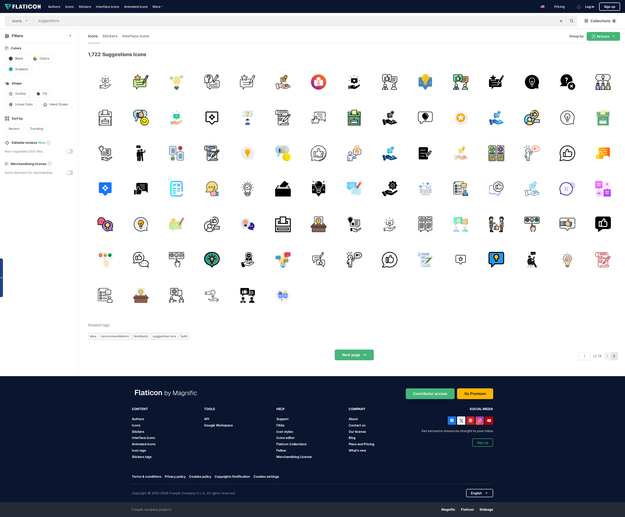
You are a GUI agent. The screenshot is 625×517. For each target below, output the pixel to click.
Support (282, 419)
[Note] (425, 153)
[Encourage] (141, 153)
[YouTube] (489, 420)
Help (280, 409)
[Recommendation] (461, 118)
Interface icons (107, 7)
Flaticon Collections (291, 444)
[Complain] (532, 153)
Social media (481, 409)
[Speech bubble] (567, 189)
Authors (54, 7)
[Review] (567, 224)
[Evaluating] (283, 118)
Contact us (357, 425)
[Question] (567, 82)
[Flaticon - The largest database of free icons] (23, 6)
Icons (69, 7)
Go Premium (475, 393)
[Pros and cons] (496, 153)
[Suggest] (496, 224)
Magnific (448, 509)
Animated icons (136, 7)
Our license (357, 432)
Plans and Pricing (361, 444)
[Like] (319, 153)
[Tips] (319, 82)
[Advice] (105, 82)
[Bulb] (496, 260)
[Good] (141, 118)
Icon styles (284, 432)
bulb (184, 336)
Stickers (85, 7)
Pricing (559, 7)
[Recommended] (496, 189)
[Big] (247, 189)
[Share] (567, 260)
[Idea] (603, 82)
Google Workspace (218, 425)
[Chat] (425, 82)
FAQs (280, 425)
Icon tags (139, 450)
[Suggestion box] (105, 118)
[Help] (176, 295)
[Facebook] (452, 420)
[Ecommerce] (212, 295)
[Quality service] (390, 189)
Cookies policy (200, 476)
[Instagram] (480, 420)
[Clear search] (561, 21)
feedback (141, 336)
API (206, 419)
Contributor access (430, 393)
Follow (281, 450)
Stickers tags (142, 457)
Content (140, 409)
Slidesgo (486, 509)
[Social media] (532, 118)
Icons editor (285, 438)
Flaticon (467, 509)
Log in (589, 7)
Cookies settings (266, 476)
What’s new (357, 450)
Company (357, 409)
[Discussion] (247, 224)
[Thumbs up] (141, 260)
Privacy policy (175, 476)
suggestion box (164, 336)
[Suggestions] (176, 153)
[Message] (283, 295)
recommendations (115, 336)
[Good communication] (212, 189)
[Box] (283, 189)
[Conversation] (105, 224)
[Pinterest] (470, 420)
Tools (209, 409)
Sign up (609, 7)
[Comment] (532, 224)
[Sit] (532, 260)
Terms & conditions (146, 476)
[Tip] (212, 82)
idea (93, 336)
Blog (352, 438)
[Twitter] (461, 420)
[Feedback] (141, 82)
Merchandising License (294, 457)
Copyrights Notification (232, 476)
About (353, 419)
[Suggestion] (176, 82)
